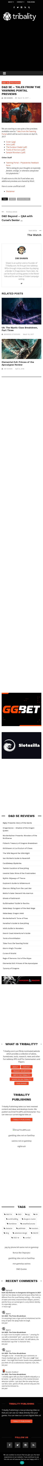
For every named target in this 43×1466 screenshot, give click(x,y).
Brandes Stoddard (12, 334)
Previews (15, 82)
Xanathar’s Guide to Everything (16, 923)
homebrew (13, 1224)
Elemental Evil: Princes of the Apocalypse (20, 963)
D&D (19, 1214)
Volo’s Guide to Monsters (13, 928)
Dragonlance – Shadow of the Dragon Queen (18, 829)
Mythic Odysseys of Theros (14, 878)
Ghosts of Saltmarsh (11, 898)
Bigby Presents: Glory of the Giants (17, 823)
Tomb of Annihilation (11, 938)
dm (36, 1214)
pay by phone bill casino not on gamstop (21, 1247)
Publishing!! (21, 1083)
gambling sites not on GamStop (21, 1135)
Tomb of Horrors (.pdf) (15, 150)
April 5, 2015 (19, 369)
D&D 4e (16, 1238)
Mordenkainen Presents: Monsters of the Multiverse (20, 837)
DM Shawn (8, 98)
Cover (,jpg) (11, 142)
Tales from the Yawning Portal (15, 943)
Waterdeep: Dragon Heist (13, 913)
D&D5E (35, 1233)
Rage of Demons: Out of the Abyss (17, 958)
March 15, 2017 (23, 98)
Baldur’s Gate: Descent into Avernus (18, 893)
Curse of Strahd (9, 953)
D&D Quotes (21, 1269)
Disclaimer (10, 191)
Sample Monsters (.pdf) (15, 152)
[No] (40, 1459)
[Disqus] (21, 411)
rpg (28, 1214)
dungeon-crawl (23, 199)
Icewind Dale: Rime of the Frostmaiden (19, 873)
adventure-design (21, 1233)
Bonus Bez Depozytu (21, 1253)
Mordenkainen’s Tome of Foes (15, 918)
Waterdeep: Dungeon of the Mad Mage (19, 908)
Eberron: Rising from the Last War (17, 888)
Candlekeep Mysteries (12, 863)
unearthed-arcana (28, 1224)
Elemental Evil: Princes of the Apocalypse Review (18, 363)
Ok (22, 1463)
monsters (34, 1228)
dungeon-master (30, 1219)
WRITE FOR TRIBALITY (21, 1075)
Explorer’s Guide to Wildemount (16, 883)
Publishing (31, 2)
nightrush (21, 1146)
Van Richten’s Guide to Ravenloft (16, 858)
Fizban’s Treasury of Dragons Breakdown (20, 843)
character (9, 1228)
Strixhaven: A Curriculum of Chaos (17, 848)
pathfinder (21, 1228)
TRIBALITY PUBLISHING (21, 1120)
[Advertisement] (21, 45)
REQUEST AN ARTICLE (21, 1071)
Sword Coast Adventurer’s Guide (16, 933)
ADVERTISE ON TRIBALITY (21, 1079)
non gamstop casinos (21, 1263)
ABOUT (15, 1067)
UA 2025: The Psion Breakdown (14, 1316)
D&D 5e (5, 82)
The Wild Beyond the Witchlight (16, 853)
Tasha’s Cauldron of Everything (16, 868)
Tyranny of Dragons (11, 968)
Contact (20, 2)
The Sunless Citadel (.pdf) (16, 147)
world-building (13, 1219)
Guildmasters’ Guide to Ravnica (16, 903)
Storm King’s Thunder (12, 948)
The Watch (34, 235)
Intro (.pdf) (10, 144)
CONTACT (26, 1067)
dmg (7, 1233)
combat (28, 1238)
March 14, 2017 (28, 334)
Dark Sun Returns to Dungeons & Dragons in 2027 (21, 1293)
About (10, 2)
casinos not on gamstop (22, 1141)
